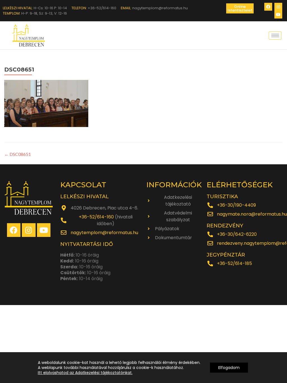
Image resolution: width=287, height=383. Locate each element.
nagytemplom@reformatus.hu (104, 232)
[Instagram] (278, 7)
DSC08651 (17, 154)
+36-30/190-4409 (236, 205)
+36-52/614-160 (96, 217)
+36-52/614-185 (234, 263)
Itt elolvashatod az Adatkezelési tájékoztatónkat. (85, 372)
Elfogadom (229, 367)
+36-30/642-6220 (237, 234)
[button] (240, 8)
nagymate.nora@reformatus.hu (252, 214)
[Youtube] (278, 15)
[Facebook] (268, 7)
